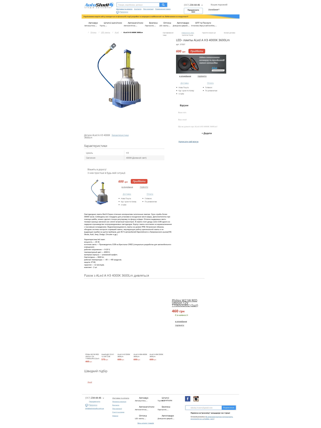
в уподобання (127, 187)
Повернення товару (163, 9)
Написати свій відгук (188, 141)
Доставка (127, 194)
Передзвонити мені (193, 11)
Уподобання (213, 9)
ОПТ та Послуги (203, 22)
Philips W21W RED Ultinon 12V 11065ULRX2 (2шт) (92, 356)
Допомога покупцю (119, 402)
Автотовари (183, 22)
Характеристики (120, 135)
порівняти (144, 187)
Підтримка (124, 12)
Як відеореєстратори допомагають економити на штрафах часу (212, 418)
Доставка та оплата (124, 9)
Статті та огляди (118, 412)
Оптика (167, 22)
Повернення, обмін (188, 33)
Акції (90, 382)
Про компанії (148, 9)
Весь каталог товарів (146, 423)
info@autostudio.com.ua (94, 408)
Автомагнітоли (135, 22)
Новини (115, 416)
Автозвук (93, 22)
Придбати (139, 181)
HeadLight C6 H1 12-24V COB (107, 355)
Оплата (150, 194)
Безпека (153, 22)
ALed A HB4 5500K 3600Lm (156, 355)
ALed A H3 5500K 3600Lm (123, 355)
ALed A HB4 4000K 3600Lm (140, 355)
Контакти (137, 9)
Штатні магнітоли (113, 22)
